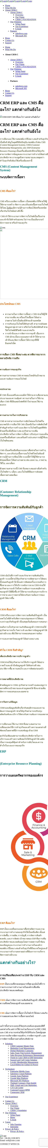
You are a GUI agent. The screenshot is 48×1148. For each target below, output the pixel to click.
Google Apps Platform (19, 1076)
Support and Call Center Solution (23, 1060)
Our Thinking (10, 1113)
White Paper (15, 1115)
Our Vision (14, 1108)
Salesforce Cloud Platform (20, 1074)
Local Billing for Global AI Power (24, 1065)
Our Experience (11, 1097)
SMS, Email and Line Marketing (23, 1085)
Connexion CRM (17, 1092)
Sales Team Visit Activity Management (26, 1053)
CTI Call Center (16, 1088)
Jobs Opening (15, 1124)
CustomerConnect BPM (20, 1090)
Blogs (12, 1117)
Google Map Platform (19, 1078)
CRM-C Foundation (18, 1110)
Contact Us (9, 1101)
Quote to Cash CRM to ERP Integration (26, 1058)
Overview (14, 1106)
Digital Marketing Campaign (21, 1051)
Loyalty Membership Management (24, 1062)
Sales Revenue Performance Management (27, 1055)
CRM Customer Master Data (22, 1046)
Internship (14, 1127)
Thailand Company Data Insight (23, 1083)
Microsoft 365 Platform (19, 1081)
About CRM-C (11, 1103)
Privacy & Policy (12, 1129)
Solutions (9, 1044)
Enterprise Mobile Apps (20, 1071)
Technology (10, 1069)
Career (7, 1122)
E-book (13, 1120)
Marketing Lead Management (22, 1048)
